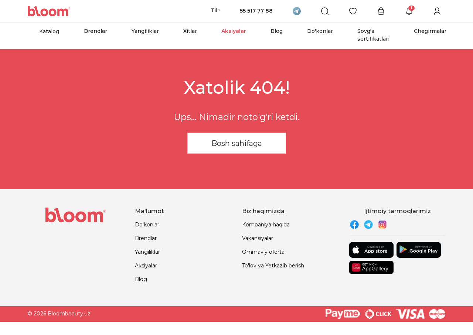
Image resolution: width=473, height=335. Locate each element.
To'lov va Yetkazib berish (273, 265)
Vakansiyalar (257, 238)
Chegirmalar (430, 31)
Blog (276, 31)
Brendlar (95, 31)
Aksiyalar (233, 31)
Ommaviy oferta (263, 252)
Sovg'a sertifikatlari (373, 35)
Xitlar (190, 31)
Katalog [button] (49, 31)
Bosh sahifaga (236, 143)
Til (214, 10)
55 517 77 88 (256, 10)
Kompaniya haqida (266, 224)
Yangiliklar (145, 31)
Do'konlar (320, 31)
